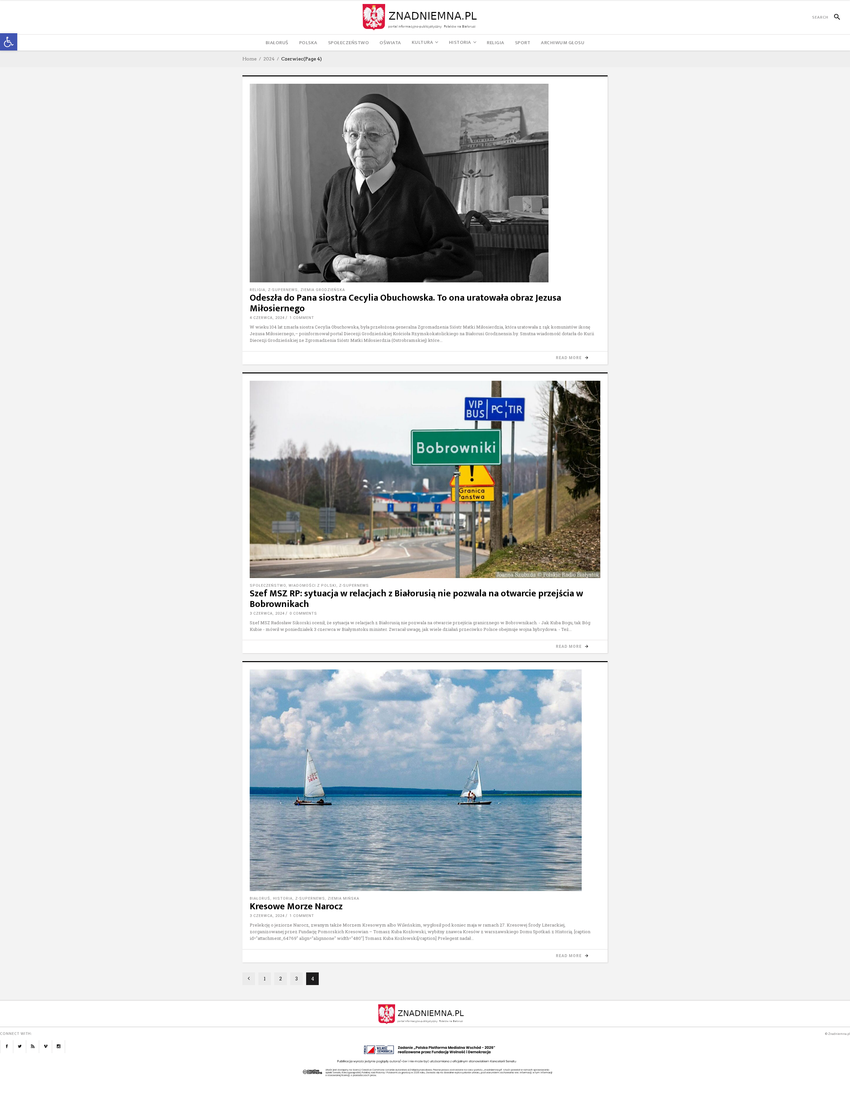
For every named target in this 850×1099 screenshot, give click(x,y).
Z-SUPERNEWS (283, 290)
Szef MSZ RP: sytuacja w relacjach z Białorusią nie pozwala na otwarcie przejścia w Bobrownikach (416, 599)
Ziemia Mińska (343, 898)
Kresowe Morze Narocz (296, 906)
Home (249, 58)
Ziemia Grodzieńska (322, 290)
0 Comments (303, 613)
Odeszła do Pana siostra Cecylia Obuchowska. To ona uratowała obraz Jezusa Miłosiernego (405, 303)
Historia (283, 898)
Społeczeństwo (268, 585)
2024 (269, 58)
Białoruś (260, 898)
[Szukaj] (834, 17)
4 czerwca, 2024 (267, 318)
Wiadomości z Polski (312, 585)
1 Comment (302, 318)
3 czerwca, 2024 (267, 613)
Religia (257, 290)
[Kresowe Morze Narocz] (425, 780)
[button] (8, 41)
